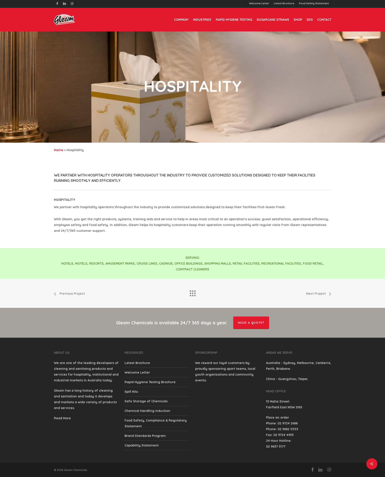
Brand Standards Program (145, 436)
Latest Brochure (137, 363)
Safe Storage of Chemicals (146, 401)
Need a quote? (251, 322)
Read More (62, 418)
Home (58, 150)
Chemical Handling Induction (147, 411)
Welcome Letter (137, 372)
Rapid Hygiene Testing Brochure (150, 382)
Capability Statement (142, 445)
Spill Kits (131, 392)
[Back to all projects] (192, 292)
